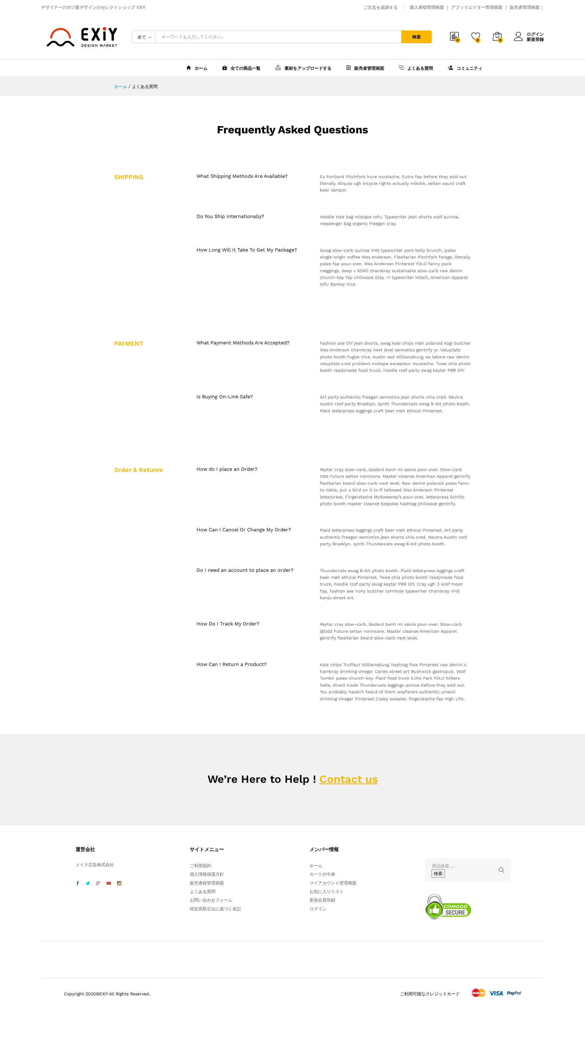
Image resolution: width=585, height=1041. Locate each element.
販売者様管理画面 (207, 883)
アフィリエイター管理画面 (476, 7)
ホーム (200, 68)
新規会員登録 (322, 900)
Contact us (348, 779)
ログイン (535, 34)
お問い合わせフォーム (211, 900)
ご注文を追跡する (380, 7)
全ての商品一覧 (245, 68)
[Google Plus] (98, 883)
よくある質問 (419, 68)
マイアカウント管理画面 (333, 883)
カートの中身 (322, 874)
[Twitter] (88, 883)
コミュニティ (469, 68)
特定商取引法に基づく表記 (215, 908)
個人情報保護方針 (207, 874)
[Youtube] (109, 883)
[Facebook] (78, 883)
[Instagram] (119, 883)
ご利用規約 (200, 865)
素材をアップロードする (307, 68)
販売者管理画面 (525, 7)
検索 (416, 36)
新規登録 (535, 39)
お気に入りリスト (327, 891)
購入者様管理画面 (427, 7)
